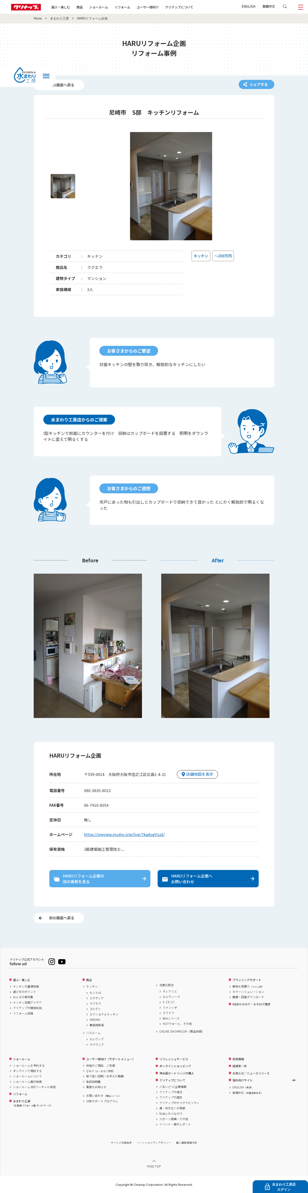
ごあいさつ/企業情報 (172, 1087)
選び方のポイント (24, 992)
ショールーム (98, 7)
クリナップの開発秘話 (27, 1008)
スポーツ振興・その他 (173, 1119)
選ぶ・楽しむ (60, 7)
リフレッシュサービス (173, 1059)
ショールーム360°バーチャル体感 (34, 1087)
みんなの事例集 (23, 997)
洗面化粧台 (166, 985)
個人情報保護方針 (186, 1142)
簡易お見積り (248, 986)
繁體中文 (269, 6)
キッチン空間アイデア (27, 1002)
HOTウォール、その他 (177, 1024)
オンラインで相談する (27, 1071)
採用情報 (238, 1059)
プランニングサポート (246, 980)
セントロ (95, 993)
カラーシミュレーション (248, 992)
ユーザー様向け (148, 7)
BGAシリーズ (171, 1018)
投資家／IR (239, 1066)
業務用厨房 (97, 1025)
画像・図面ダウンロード (248, 997)
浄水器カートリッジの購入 (176, 1073)
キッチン (92, 986)
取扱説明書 (93, 1082)
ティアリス (170, 991)
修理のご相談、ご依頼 (100, 1065)
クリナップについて (179, 7)
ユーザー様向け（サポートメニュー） (110, 1059)
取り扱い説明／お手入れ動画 (105, 1076)
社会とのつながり (170, 1114)
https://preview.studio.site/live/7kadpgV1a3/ (124, 834)
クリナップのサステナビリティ (179, 1103)
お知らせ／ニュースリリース (251, 1073)
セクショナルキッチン (104, 1014)
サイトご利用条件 (121, 1142)
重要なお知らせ (96, 1087)
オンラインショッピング (175, 1066)
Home (38, 18)
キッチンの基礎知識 (26, 986)
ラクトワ (168, 1013)
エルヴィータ (171, 997)
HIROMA (95, 1020)
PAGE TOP (154, 1166)
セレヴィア (97, 1039)
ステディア (97, 998)
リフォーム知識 (23, 1013)
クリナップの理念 (170, 1092)
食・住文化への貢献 (172, 1108)
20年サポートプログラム (102, 1101)
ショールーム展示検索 (27, 1082)
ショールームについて (27, 1076)
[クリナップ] (26, 9)
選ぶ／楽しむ (21, 980)
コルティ (95, 1009)
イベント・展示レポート (175, 1124)
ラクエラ (95, 1003)
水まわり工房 (59, 18)
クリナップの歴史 (170, 1097)
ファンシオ (170, 1007)
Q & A (100, 1071)
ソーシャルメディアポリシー (154, 1142)
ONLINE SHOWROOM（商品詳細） (182, 1031)
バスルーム (93, 1033)
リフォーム (122, 7)
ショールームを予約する (29, 1065)
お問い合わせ (103, 1096)
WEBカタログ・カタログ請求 (251, 1004)
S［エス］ (169, 1002)
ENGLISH (248, 6)
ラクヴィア (97, 1045)
